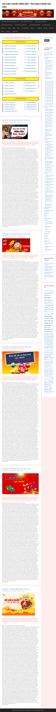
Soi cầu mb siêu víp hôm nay (26, 21)
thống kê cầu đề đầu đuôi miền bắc (21, 698)
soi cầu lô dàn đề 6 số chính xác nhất (11, 332)
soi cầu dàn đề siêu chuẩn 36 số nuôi (18, 215)
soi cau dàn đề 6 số (31, 317)
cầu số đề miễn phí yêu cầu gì (24, 162)
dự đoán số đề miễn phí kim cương (22, 290)
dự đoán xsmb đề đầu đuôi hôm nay (15, 589)
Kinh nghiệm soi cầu (46, 24)
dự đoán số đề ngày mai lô (27, 180)
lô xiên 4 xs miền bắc (31, 57)
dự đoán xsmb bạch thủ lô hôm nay (48, 69)
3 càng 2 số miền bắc (31, 62)
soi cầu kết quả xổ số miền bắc (48, 363)
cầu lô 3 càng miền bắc (25, 386)
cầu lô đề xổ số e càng (32, 157)
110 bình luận (5, 226)
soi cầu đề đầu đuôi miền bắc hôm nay (24, 681)
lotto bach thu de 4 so (8, 553)
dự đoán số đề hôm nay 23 (15, 284)
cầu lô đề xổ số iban (29, 392)
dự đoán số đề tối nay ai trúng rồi (15, 183)
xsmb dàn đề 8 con (7, 225)
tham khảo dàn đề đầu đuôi (25, 697)
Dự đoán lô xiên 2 (49, 311)
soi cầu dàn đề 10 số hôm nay (9, 444)
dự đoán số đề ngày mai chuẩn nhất (17, 293)
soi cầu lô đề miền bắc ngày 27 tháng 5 (23, 577)
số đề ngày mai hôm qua (28, 205)
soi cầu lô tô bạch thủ (8, 689)
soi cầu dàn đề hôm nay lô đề (19, 214)
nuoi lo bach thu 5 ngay (14, 195)
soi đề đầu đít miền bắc (10, 693)
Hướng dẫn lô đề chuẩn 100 (35, 24)
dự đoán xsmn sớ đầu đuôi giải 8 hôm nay (49, 192)
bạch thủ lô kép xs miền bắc (11, 51)
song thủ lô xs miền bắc (10, 48)
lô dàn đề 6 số (20, 300)
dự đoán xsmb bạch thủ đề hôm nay (49, 78)
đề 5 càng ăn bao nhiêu (27, 542)
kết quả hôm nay (25, 544)
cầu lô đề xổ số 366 (24, 157)
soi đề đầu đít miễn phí (18, 693)
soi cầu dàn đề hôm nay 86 (24, 324)
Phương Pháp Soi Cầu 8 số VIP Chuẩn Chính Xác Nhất (22, 201)
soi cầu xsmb (48, 370)
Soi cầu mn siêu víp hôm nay (20, 24)
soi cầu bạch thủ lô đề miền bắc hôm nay (28, 206)
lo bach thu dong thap (20, 187)
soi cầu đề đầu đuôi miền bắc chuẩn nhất (29, 680)
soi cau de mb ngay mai (28, 330)
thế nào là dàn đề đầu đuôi (9, 698)
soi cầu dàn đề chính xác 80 (15, 213)
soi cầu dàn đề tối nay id (29, 217)
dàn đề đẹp (6, 277)
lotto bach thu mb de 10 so (24, 426)
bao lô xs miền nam (9, 91)
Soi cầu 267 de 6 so (15, 315)
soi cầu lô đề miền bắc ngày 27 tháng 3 (22, 456)
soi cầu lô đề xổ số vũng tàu (8, 336)
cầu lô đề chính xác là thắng (26, 388)
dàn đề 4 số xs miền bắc (10, 62)
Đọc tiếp (33, 144)
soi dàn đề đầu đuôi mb (28, 692)
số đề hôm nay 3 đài (32, 202)
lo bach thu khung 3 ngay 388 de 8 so (13, 188)
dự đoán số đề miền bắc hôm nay (20, 288)
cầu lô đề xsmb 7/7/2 (19, 158)
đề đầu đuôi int (22, 186)
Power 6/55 (47, 231)
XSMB (9, 28)
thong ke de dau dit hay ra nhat (12, 701)
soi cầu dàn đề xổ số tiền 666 (23, 219)
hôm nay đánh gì (19, 544)
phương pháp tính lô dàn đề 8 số (15, 202)
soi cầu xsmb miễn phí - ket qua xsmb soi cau (26, 5)
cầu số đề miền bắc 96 (8, 395)
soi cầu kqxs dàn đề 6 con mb (12, 331)
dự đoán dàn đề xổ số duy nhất (13, 281)
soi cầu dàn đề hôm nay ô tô (28, 450)
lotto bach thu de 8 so (18, 192)
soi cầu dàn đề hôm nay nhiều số (31, 214)
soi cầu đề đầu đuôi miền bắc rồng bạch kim (24, 684)
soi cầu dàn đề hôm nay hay (8, 214)
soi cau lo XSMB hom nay (47, 350)
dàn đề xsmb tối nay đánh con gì (30, 164)
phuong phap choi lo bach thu (16, 434)
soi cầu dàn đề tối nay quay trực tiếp (26, 453)
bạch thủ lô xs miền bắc (10, 45)
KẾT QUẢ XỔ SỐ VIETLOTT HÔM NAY (48, 223)
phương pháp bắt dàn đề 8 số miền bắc (17, 199)
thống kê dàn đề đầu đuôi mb (9, 699)
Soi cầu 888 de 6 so (23, 315)
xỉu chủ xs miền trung (10, 102)
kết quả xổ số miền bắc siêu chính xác (48, 347)
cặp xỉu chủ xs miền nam (10, 93)
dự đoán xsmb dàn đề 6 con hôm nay (16, 234)
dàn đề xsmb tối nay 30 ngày (18, 164)
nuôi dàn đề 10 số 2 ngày (25, 428)
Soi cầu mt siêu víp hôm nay (6, 24)
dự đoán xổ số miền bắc (48, 323)
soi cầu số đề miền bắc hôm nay (24, 223)
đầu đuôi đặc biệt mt (31, 102)
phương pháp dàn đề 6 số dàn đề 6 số (13, 309)
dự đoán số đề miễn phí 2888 (28, 175)
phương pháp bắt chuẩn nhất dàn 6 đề (15, 307)
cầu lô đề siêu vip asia (29, 156)
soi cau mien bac (26, 689)
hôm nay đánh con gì (48, 344)
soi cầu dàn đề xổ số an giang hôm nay (24, 454)
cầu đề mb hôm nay (29, 264)
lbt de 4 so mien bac (20, 547)
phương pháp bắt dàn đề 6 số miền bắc (22, 308)
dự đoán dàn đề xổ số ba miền (24, 166)
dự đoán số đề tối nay (24, 296)
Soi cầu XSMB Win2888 (12, 692)
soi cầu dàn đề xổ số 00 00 (16, 218)
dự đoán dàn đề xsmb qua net (14, 170)
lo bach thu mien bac (19, 190)
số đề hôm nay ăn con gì (11, 204)
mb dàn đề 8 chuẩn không (10, 193)
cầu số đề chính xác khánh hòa (22, 394)
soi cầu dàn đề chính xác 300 (31, 323)
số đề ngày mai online (8, 315)
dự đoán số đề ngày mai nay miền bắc (21, 294)
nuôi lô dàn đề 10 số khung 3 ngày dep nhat (13, 431)
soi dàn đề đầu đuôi (20, 692)
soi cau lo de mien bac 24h (21, 455)
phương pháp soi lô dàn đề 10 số (26, 436)
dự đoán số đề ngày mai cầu (11, 178)
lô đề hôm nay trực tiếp (27, 300)
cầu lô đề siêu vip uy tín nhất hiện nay (14, 157)
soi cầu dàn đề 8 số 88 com (16, 208)
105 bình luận (5, 704)
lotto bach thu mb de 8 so (27, 192)
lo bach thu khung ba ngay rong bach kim (19, 189)
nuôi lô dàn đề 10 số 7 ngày (23, 430)
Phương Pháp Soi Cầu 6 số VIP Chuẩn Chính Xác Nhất (25, 311)
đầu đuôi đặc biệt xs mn (31, 88)
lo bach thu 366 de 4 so (28, 547)
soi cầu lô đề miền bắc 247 (9, 333)
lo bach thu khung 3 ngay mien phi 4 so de (11, 549)
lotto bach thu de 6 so (10, 301)
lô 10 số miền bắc (31, 65)
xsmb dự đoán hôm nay (15, 225)
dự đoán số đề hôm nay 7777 (16, 285)
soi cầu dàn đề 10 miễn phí (27, 442)
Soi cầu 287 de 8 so (9, 206)
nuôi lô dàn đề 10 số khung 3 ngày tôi (28, 431)
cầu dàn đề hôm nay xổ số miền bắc (27, 151)
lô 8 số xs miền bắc (31, 48)
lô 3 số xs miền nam (30, 91)
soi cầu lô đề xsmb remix (13, 223)
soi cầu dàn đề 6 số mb (11, 319)
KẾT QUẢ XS (3, 28)
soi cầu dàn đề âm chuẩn (8, 211)
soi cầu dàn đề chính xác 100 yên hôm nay (27, 212)
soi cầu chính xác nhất (25, 207)
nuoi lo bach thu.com (23, 195)
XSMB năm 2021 (47, 386)
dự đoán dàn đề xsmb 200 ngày (23, 168)
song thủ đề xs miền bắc (10, 59)
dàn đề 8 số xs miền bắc (31, 71)
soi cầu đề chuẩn (33, 574)
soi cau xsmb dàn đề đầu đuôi (11, 691)
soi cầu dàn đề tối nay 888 (20, 217)
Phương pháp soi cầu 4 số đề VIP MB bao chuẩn (20, 561)
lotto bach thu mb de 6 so (19, 301)
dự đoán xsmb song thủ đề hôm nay (49, 126)
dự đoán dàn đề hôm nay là (26, 165)
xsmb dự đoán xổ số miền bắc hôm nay (48, 382)
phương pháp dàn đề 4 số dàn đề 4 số (27, 560)
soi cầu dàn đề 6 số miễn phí (11, 320)
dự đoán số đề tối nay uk (11, 184)
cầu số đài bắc (26, 393)
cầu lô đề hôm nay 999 (28, 389)
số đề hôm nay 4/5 (7, 313)
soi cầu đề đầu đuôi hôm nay (15, 679)
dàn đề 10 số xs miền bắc (10, 74)
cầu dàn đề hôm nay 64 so (21, 150)
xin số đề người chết (20, 224)
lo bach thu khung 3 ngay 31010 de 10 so (11, 423)
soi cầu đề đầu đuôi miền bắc (26, 679)
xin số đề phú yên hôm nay (29, 224)
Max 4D (47, 230)
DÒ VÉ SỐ (51, 28)
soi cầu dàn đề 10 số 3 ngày (20, 443)
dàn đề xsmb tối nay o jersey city (19, 278)
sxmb (52, 378)
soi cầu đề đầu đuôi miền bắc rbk (10, 684)
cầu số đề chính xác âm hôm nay (20, 159)
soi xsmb (48, 377)
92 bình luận (5, 461)
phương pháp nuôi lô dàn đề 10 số (9, 435)
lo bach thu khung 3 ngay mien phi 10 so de (27, 423)
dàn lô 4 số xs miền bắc (10, 65)
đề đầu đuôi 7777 (16, 186)
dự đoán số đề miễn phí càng (16, 176)
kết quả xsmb (31, 544)
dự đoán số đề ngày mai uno (18, 182)
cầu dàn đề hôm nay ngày (29, 263)
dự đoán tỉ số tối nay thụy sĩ (30, 184)
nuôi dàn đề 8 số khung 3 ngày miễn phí (22, 194)
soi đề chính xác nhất (8, 224)
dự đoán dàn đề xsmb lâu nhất (23, 169)
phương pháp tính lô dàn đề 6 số (17, 312)
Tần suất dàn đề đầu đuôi (15, 697)
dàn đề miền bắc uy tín (13, 277)
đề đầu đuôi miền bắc (31, 68)
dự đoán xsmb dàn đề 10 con (14, 420)
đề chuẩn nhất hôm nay (8, 543)
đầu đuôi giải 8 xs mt (31, 106)
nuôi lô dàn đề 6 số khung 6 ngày (19, 306)
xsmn (45, 388)
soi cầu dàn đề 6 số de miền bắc (26, 318)
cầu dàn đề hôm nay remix (15, 151)
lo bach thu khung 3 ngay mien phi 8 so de (28, 188)
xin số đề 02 (14, 224)
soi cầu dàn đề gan (24, 213)
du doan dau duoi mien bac (16, 643)
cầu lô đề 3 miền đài (28, 152)
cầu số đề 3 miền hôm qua (9, 159)
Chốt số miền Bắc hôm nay (47, 297)
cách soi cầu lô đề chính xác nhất (10, 150)
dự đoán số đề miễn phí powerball (14, 291)
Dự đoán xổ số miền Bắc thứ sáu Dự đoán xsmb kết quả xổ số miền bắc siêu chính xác (49, 338)
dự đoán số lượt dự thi (21, 184)
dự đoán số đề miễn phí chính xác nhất (29, 176)
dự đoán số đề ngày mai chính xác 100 (24, 178)
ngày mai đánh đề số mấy (11, 302)
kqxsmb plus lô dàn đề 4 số (11, 547)
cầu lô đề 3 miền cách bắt (20, 152)
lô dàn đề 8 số (26, 190)
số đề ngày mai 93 (11, 205)
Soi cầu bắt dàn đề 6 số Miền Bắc (13, 317)
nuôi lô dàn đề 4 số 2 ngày (12, 556)
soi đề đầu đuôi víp (7, 697)
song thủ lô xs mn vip (31, 82)
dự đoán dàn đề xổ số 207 (14, 166)
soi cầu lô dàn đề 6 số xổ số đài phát (24, 332)
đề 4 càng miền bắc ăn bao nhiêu (14, 542)
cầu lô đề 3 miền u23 (17, 153)
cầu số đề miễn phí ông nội (13, 162)
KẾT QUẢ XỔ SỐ (25, 28)
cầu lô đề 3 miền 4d (11, 152)
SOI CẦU (45, 28)
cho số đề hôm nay (33, 162)
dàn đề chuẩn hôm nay (23, 518)
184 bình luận (5, 339)
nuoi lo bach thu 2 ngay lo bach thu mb (11, 303)
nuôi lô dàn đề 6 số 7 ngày (14, 305)
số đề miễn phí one (9, 314)
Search (46, 40)
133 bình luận (5, 581)
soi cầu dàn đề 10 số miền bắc (29, 444)
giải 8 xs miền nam (9, 88)
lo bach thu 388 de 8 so (11, 187)
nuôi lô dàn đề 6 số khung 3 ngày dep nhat (27, 305)
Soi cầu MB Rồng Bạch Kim (18, 689)
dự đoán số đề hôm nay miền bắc (16, 174)
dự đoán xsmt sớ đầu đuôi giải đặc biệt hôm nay (49, 163)
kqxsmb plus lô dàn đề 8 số (30, 186)
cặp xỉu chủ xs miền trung (11, 111)
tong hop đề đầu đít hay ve (8, 702)
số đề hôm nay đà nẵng (20, 204)
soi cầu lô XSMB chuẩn (49, 368)
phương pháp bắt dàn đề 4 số (22, 559)
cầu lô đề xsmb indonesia (28, 158)
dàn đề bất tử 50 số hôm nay (25, 163)
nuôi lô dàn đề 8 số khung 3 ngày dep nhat (18, 196)
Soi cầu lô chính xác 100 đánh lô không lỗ (14, 685)
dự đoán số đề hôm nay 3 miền (12, 171)
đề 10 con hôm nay (23, 420)
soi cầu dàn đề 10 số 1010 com (9, 443)
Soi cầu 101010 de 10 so (8, 441)
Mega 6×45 (47, 226)
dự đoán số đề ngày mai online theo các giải (19, 181)
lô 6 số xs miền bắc (31, 45)
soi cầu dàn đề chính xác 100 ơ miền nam (11, 212)
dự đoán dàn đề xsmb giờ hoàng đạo (10, 169)
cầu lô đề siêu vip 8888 (20, 156)
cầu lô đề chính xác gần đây (26, 153)
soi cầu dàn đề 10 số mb (19, 444)
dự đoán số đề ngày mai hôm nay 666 (15, 180)
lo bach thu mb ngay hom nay (9, 190)
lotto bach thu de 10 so (14, 426)
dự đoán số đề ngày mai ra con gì (15, 295)
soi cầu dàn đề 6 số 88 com (15, 318)
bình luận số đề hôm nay (15, 262)
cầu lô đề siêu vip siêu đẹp (27, 511)
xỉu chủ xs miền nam (9, 82)
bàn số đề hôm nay (6, 262)
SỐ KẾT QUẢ (15, 31)
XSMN (14, 28)
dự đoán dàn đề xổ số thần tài (11, 168)
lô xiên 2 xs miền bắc (31, 51)
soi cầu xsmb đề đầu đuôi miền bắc (23, 691)
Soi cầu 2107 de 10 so (17, 441)
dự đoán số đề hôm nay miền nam (28, 174)
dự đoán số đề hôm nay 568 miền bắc (26, 171)
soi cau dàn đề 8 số (33, 207)
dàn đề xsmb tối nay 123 (7, 164)
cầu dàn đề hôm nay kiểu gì (32, 150)
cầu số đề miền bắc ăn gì (17, 395)
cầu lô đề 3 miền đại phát (25, 387)
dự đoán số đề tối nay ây (26, 183)
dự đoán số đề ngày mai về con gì (30, 182)
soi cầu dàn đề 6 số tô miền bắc (22, 320)
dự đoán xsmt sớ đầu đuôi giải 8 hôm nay (49, 158)
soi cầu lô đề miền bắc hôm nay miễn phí (18, 220)
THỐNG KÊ (40, 28)
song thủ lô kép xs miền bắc (11, 54)
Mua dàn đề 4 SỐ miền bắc (10, 554)
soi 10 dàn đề (33, 440)
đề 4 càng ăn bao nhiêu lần (27, 541)
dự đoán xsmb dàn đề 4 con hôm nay (16, 469)
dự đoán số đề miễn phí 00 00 (17, 175)
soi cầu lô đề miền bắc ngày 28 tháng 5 (12, 687)
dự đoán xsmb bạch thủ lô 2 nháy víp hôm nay (49, 62)
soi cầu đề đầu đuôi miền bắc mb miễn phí (16, 683)
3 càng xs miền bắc (31, 59)
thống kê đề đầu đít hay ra (23, 701)
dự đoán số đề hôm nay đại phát (13, 172)
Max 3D (47, 228)
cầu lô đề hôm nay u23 (11, 156)
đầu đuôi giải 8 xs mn (30, 85)
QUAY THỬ (8, 31)
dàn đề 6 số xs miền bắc (10, 71)
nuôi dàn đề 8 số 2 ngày (10, 194)
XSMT (18, 28)
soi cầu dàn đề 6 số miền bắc (21, 319)
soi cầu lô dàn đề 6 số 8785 (23, 331)
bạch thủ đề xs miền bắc (10, 57)
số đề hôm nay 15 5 (25, 202)
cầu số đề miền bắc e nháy (27, 395)
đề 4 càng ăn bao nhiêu (17, 541)
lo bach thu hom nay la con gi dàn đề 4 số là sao (15, 548)
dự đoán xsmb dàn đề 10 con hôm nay (16, 347)
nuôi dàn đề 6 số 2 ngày (20, 302)
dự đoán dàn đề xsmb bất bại (11, 282)
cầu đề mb (23, 264)
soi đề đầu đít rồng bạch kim (28, 693)
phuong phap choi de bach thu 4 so (13, 560)
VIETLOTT (32, 28)
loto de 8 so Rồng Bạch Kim (9, 192)
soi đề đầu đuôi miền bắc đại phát (15, 696)
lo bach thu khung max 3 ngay (30, 424)
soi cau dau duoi (7, 679)
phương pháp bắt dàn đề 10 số (25, 432)
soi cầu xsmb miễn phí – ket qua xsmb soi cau (10, 21)
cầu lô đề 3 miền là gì (9, 153)
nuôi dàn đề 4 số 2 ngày (28, 554)
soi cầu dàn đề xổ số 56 (26, 218)
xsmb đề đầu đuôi (12, 703)
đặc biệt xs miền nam (10, 85)
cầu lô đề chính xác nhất (11, 154)
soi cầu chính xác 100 (17, 207)
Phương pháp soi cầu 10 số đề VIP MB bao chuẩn (25, 435)
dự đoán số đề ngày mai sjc (8, 182)
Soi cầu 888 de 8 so (17, 206)
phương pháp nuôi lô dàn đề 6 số (26, 309)
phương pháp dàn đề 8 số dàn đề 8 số (11, 200)
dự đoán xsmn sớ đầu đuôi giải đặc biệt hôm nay (49, 196)
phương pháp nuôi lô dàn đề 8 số (24, 200)
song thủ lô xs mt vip (31, 104)
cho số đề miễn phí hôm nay (30, 517)
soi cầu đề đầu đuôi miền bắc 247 (15, 680)
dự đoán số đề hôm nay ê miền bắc (26, 172)
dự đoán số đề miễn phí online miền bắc (21, 177)
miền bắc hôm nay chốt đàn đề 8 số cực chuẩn (23, 193)
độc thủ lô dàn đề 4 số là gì (11, 544)
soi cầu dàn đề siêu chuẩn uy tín (9, 217)
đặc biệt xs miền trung (10, 104)
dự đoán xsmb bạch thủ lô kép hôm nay (48, 74)
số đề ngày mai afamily (19, 205)
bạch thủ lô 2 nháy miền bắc (11, 68)
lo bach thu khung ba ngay (24, 549)
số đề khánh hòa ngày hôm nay (31, 204)
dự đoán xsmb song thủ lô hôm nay (48, 135)
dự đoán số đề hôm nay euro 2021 (17, 287)
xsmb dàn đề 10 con (18, 460)
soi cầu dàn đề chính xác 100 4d (25, 321)
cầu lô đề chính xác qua (20, 154)
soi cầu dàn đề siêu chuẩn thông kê (23, 326)
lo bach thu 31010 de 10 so (8, 422)
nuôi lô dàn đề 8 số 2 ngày (32, 195)
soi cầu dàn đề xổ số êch (13, 219)
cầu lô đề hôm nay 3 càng (30, 154)
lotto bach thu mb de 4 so (17, 553)
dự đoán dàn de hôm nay (16, 165)
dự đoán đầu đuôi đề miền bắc (26, 170)
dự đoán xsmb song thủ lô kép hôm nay (48, 131)
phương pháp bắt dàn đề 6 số (9, 308)
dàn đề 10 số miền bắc (15, 163)
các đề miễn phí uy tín (24, 262)
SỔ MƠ (2, 31)
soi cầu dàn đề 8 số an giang (27, 208)
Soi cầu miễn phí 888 (33, 689)
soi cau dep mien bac (33, 219)
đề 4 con (21, 542)
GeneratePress (41, 710)
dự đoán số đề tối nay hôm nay (20, 297)
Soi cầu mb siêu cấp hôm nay (40, 21)
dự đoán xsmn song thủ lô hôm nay (48, 201)
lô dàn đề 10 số (23, 425)
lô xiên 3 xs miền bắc (31, 54)
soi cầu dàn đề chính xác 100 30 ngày (20, 211)
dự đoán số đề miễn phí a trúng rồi (18, 289)
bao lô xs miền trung (9, 109)
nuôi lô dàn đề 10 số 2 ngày (13, 430)
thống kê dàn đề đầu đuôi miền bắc (21, 699)
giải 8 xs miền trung (9, 106)
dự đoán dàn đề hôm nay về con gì (11, 644)
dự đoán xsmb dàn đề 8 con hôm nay (16, 120)
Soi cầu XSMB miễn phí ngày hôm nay (49, 372)
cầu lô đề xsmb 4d (11, 158)
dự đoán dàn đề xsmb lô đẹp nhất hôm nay (16, 283)
